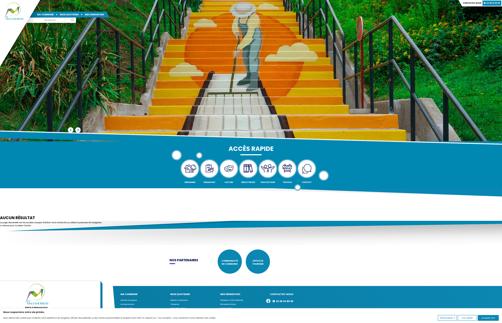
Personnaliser (446, 318)
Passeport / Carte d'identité (231, 300)
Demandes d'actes (228, 304)
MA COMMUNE (45, 14)
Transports (174, 304)
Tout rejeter (467, 318)
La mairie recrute (127, 304)
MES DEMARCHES (94, 14)
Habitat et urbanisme (179, 300)
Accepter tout (488, 318)
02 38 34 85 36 (493, 3)
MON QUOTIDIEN (69, 14)
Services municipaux (129, 300)
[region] (251, 315)
